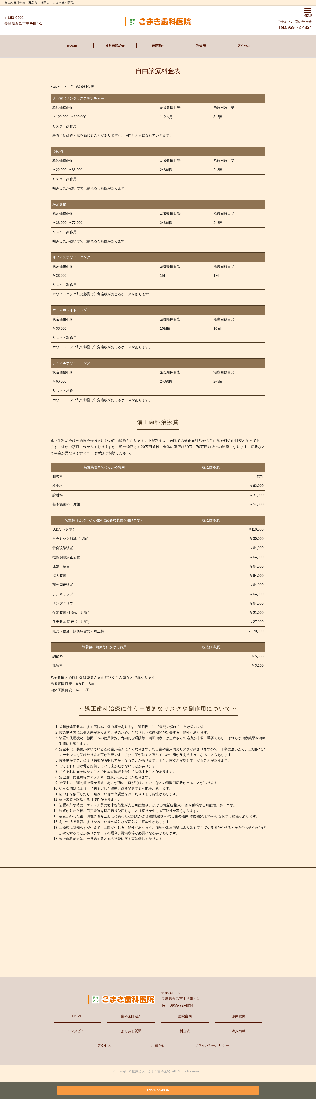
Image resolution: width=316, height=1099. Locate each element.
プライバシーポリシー (212, 1045)
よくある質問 (131, 1031)
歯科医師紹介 (115, 45)
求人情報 (238, 1031)
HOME (72, 45)
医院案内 (158, 45)
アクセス (244, 45)
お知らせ (158, 1045)
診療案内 (238, 1016)
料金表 (201, 45)
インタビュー (77, 1031)
